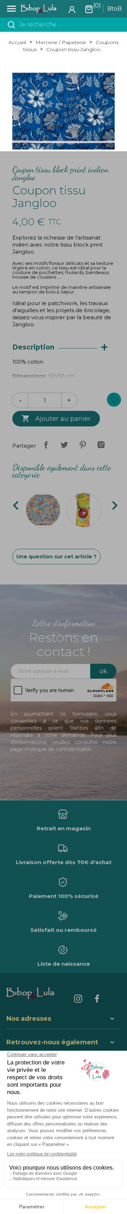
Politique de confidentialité (58, 749)
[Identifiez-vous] (72, 9)
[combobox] (68, 25)
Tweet (64, 445)
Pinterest (82, 445)
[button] (63, 1043)
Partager (46, 445)
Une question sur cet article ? (56, 556)
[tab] (63, 347)
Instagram (101, 445)
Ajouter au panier (56, 418)
